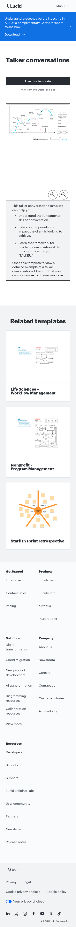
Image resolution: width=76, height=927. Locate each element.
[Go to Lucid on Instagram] (25, 914)
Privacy (11, 882)
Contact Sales (16, 593)
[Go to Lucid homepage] (19, 6)
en (14, 869)
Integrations (48, 618)
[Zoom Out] (63, 194)
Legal (27, 882)
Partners (12, 816)
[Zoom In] (52, 194)
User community (18, 803)
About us (45, 647)
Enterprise (13, 580)
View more (14, 724)
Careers (44, 672)
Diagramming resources (16, 698)
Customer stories (51, 698)
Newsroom (47, 660)
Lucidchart (47, 593)
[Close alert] (70, 26)
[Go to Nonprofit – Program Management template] (38, 441)
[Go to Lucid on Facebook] (33, 914)
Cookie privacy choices (23, 891)
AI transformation (19, 685)
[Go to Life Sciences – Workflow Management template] (38, 366)
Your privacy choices (28, 901)
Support (12, 778)
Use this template (38, 81)
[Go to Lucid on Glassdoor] (51, 914)
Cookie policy (56, 891)
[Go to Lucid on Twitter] (16, 914)
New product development (16, 672)
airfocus (45, 606)
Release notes (16, 842)
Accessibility (48, 711)
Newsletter (14, 829)
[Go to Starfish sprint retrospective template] (38, 515)
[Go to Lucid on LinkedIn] (8, 914)
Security (12, 765)
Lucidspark (47, 580)
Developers (14, 752)
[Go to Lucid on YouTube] (42, 914)
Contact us (47, 685)
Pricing (11, 606)
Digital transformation (17, 647)
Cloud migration (18, 660)
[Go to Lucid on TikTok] (59, 914)
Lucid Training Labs (20, 790)
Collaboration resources (16, 711)
